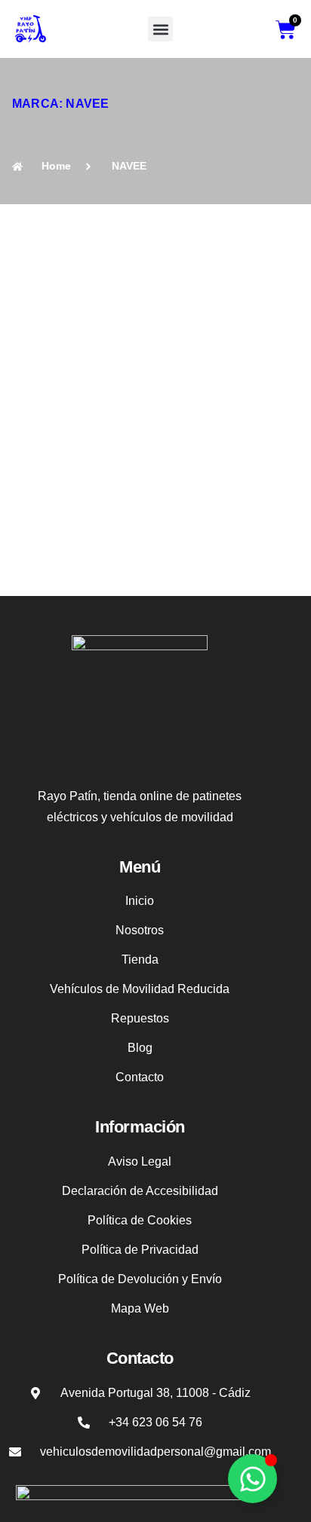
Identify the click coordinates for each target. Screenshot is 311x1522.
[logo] (30, 29)
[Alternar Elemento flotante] (252, 1478)
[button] (160, 29)
